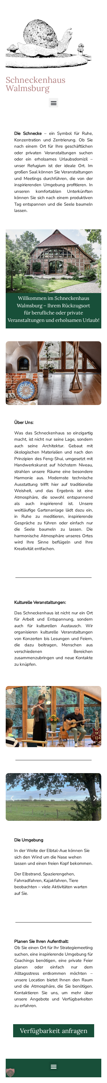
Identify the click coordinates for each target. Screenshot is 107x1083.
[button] (53, 102)
